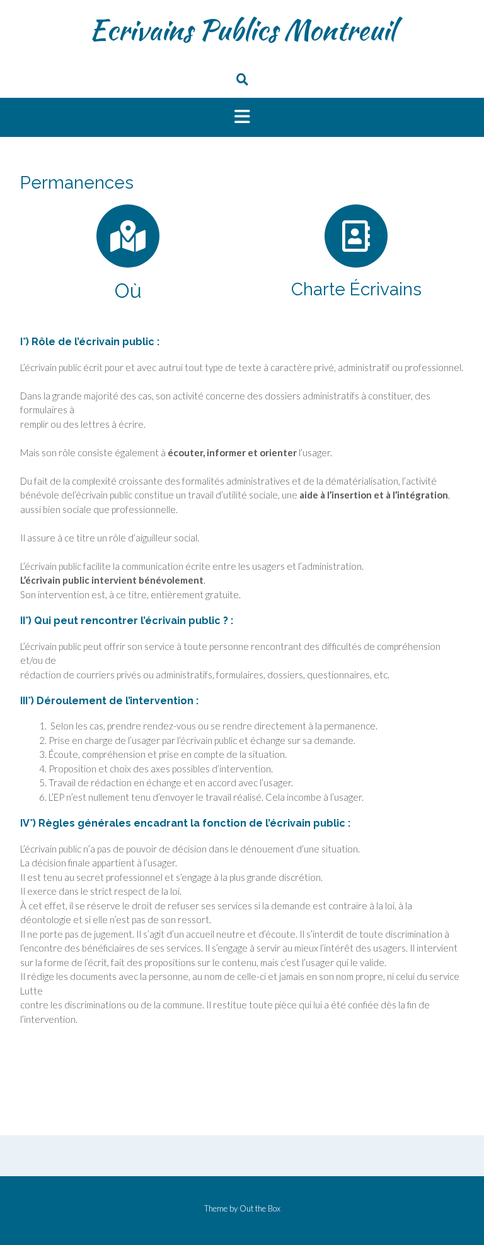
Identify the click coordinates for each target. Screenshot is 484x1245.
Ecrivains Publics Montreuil (242, 29)
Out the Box (259, 1208)
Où (128, 290)
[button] (242, 117)
